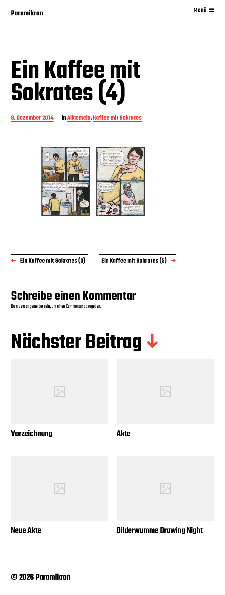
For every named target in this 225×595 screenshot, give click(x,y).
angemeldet (34, 306)
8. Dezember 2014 (32, 118)
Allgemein (79, 118)
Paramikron (27, 14)
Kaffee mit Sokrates (117, 118)
